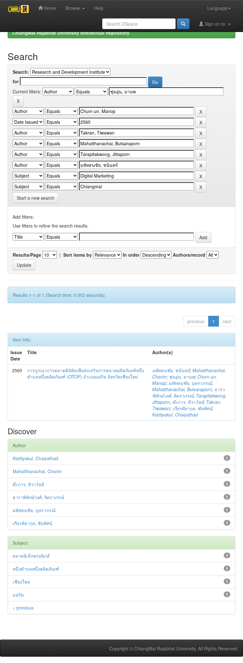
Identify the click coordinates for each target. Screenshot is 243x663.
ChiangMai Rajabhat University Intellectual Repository (70, 32)
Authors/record (189, 255)
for (16, 81)
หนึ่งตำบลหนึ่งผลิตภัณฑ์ (36, 569)
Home (49, 8)
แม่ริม (18, 594)
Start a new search (35, 198)
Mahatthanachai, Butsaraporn (182, 389)
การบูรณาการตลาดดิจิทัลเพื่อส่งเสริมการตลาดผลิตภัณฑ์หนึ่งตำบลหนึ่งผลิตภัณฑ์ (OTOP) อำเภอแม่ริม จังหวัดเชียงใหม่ (85, 373)
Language (217, 8)
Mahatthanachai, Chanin (37, 471)
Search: (21, 72)
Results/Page (27, 255)
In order (131, 255)
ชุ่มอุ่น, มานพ (182, 376)
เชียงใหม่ (21, 582)
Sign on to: (215, 24)
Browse (73, 8)
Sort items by (77, 255)
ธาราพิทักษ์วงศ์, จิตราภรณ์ (188, 392)
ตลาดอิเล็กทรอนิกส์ (31, 556)
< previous (23, 607)
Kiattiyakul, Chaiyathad (175, 414)
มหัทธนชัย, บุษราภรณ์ (190, 383)
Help (98, 8)
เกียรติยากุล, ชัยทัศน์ (192, 408)
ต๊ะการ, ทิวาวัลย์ (187, 402)
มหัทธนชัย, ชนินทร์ (171, 370)
